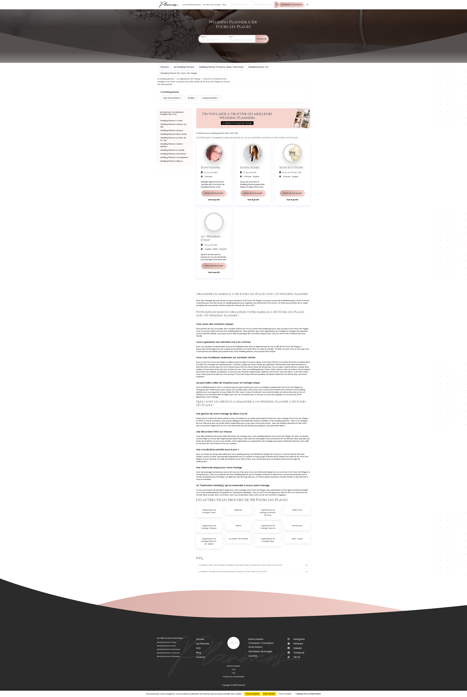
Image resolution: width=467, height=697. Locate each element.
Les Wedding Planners (184, 67)
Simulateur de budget (260, 651)
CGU (233, 669)
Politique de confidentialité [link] (308, 693)
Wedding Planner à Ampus (171, 130)
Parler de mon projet (214, 193)
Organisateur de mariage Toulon (209, 511)
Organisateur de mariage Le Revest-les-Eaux (268, 512)
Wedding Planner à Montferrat (173, 154)
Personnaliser (285, 693)
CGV (233, 673)
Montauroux (297, 525)
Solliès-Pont (297, 510)
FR (307, 4)
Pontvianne (210, 167)
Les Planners (202, 643)
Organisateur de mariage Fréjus (268, 540)
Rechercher (262, 39)
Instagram (299, 639)
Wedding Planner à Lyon (166, 646)
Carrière (252, 655)
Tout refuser (269, 693)
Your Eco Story (291, 167)
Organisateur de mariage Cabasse (208, 526)
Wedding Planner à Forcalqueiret (174, 157)
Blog (198, 652)
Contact (200, 657)
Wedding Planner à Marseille (168, 656)
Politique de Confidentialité (233, 677)
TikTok (296, 657)
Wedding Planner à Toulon (171, 120)
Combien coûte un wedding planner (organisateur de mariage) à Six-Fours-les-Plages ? (241, 565)
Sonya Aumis (249, 167)
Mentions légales (233, 666)
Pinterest (298, 643)
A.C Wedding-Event (211, 238)
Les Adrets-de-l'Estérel (238, 539)
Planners (164, 67)
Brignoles (238, 510)
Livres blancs (255, 646)
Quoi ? (204, 37)
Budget (191, 98)
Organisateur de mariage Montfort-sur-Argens (209, 541)
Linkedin (297, 648)
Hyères (238, 525)
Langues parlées (209, 98)
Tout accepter (252, 693)
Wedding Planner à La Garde (172, 150)
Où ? (231, 37)
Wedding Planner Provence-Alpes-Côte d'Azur (221, 67)
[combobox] (240, 5)
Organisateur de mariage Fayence (267, 526)
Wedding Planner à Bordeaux (168, 649)
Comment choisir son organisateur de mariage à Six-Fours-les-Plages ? (233, 571)
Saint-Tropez (297, 539)
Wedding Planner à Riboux (171, 161)
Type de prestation (171, 98)
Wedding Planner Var (258, 67)
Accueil (200, 639)
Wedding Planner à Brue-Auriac (173, 134)
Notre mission (255, 639)
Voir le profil (214, 199)
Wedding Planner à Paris (166, 642)
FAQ (198, 648)
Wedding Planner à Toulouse (168, 653)
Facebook (299, 652)
